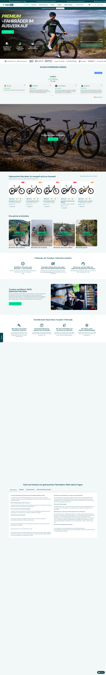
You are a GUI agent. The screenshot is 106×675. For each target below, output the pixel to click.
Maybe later (59, 345)
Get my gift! (59, 342)
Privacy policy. (65, 350)
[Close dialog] (70, 324)
